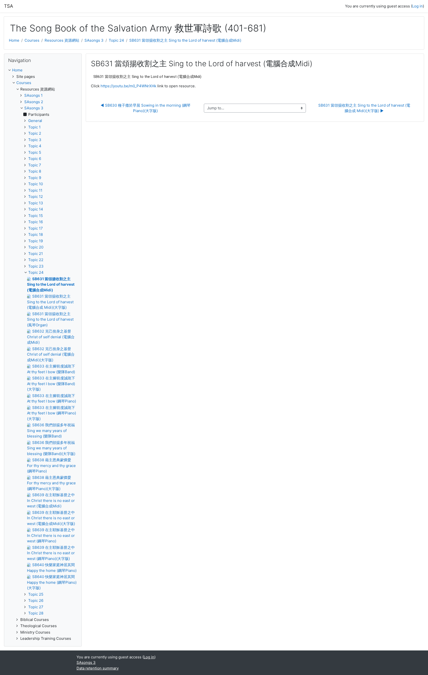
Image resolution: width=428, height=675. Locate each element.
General (35, 120)
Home (14, 40)
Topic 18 (35, 234)
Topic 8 (34, 171)
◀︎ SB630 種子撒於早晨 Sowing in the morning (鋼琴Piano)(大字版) (145, 108)
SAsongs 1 (33, 95)
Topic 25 (35, 594)
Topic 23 (36, 266)
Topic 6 (34, 158)
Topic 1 (34, 127)
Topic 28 (35, 613)
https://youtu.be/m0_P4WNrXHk (128, 86)
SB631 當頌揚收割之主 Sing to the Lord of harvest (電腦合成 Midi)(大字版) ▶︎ (364, 108)
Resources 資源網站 (62, 40)
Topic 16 (35, 221)
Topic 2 (34, 133)
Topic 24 (116, 40)
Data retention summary (98, 668)
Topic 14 (35, 209)
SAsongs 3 (94, 40)
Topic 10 (35, 184)
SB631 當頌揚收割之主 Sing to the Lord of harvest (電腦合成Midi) (185, 40)
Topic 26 (35, 600)
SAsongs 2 (33, 101)
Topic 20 (35, 247)
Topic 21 (35, 253)
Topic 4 (34, 146)
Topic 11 (35, 190)
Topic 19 (35, 241)
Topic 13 (35, 203)
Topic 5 (34, 152)
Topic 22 (35, 259)
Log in (417, 6)
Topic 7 (34, 165)
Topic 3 (34, 139)
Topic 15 (35, 215)
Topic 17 (35, 228)
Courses (32, 40)
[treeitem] (43, 70)
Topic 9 (34, 177)
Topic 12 (35, 196)
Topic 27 (35, 607)
